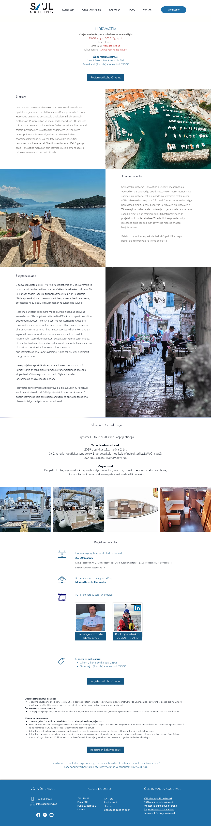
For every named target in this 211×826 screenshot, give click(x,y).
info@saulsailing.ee (46, 803)
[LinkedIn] (137, 608)
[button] (25, 509)
